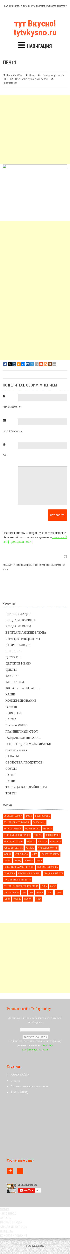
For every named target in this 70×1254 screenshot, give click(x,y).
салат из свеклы (16, 750)
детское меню (53, 835)
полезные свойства (47, 867)
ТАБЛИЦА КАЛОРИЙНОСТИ (26, 787)
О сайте (15, 1080)
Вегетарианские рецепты (22, 638)
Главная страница (52, 75)
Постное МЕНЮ (16, 725)
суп (24, 892)
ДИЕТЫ (11, 669)
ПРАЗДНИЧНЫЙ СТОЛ (21, 731)
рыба (44, 886)
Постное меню (42, 816)
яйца (38, 899)
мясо (34, 854)
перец (17, 860)
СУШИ (10, 781)
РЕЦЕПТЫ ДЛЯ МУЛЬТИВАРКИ (28, 744)
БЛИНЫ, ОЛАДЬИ (18, 614)
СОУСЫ (11, 768)
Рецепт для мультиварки (17, 822)
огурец (7, 860)
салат (53, 886)
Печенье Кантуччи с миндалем (31, 79)
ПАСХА (11, 719)
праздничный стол (53, 873)
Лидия (32, 75)
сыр (31, 892)
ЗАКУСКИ (12, 675)
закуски (31, 841)
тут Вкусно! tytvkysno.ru (35, 28)
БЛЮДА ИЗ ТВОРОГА (13, 816)
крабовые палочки (48, 848)
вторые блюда (32, 828)
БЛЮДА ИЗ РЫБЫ (18, 626)
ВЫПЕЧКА (8, 79)
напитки (11, 706)
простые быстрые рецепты (17, 880)
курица (7, 854)
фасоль (17, 899)
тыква (7, 899)
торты (59, 892)
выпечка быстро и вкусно (17, 835)
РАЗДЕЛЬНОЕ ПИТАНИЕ (23, 737)
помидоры (9, 873)
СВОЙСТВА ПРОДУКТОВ (24, 762)
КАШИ (10, 694)
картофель (55, 841)
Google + (10, 1171)
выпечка (47, 828)
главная (5, 1209)
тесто (49, 892)
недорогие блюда (50, 854)
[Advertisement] (35, 129)
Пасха (28, 816)
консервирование (13, 848)
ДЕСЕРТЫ (12, 657)
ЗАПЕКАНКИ (14, 682)
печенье (28, 860)
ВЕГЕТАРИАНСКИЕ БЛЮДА (25, 632)
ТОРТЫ (11, 793)
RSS (20, 1171)
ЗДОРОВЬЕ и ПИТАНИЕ (22, 688)
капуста (42, 841)
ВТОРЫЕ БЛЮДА (18, 645)
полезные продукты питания (19, 867)
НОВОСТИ (13, 713)
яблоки (28, 899)
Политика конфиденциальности (29, 1086)
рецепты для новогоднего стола (21, 886)
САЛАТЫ (12, 756)
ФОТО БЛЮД (19, 1092)
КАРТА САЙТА (19, 1074)
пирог (39, 860)
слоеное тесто (11, 892)
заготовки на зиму (13, 841)
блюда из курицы (13, 828)
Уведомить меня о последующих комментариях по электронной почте (34, 567)
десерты (38, 835)
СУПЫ (10, 774)
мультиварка (21, 854)
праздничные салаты (29, 873)
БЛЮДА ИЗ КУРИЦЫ (20, 620)
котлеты (30, 848)
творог (39, 892)
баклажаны (39, 822)
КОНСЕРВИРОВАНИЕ (21, 700)
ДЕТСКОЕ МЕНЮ (18, 663)
